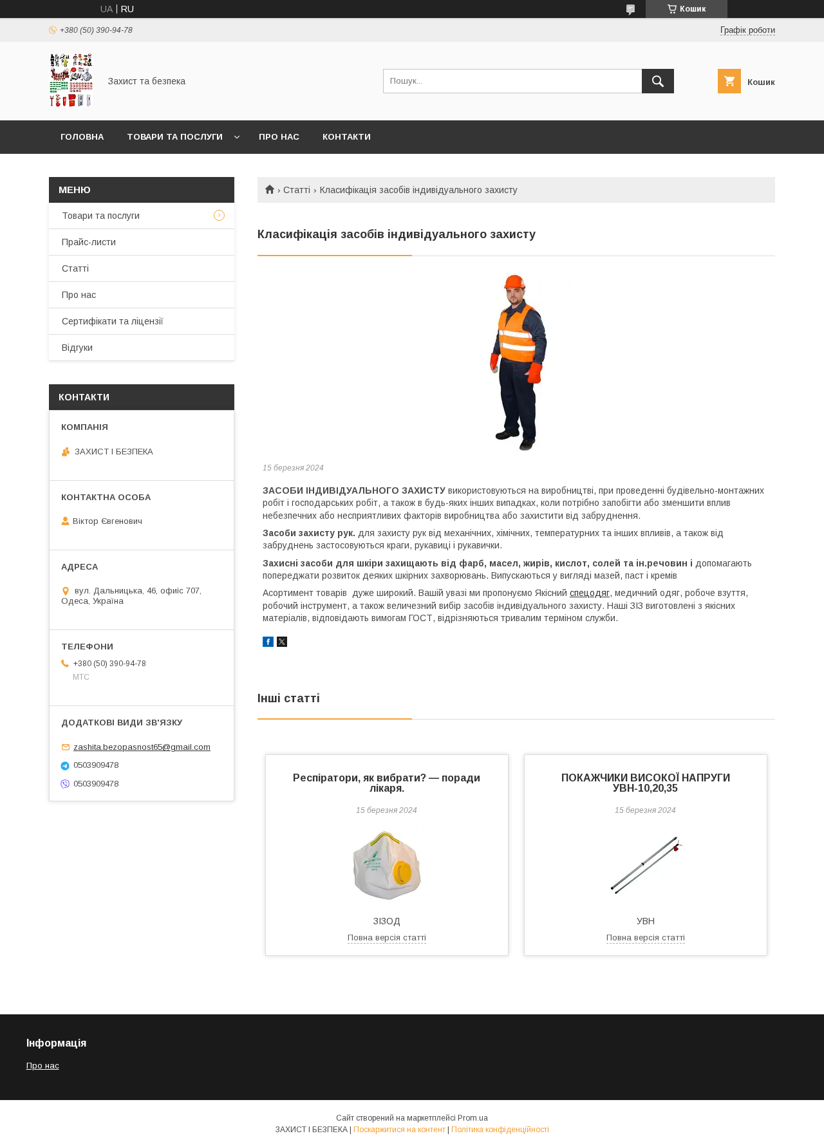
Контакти (347, 137)
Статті (296, 190)
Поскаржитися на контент (399, 1129)
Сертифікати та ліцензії (113, 321)
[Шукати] (658, 81)
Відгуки (77, 347)
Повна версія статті (387, 937)
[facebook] (268, 644)
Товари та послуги (175, 137)
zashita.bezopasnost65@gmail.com (142, 747)
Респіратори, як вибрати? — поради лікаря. (386, 783)
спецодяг (590, 593)
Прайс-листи (89, 242)
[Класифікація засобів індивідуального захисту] (516, 362)
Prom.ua (473, 1118)
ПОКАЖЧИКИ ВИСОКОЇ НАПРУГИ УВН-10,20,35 (645, 783)
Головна (82, 137)
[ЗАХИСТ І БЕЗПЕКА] (71, 103)
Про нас (279, 137)
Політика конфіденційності (500, 1129)
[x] (282, 644)
